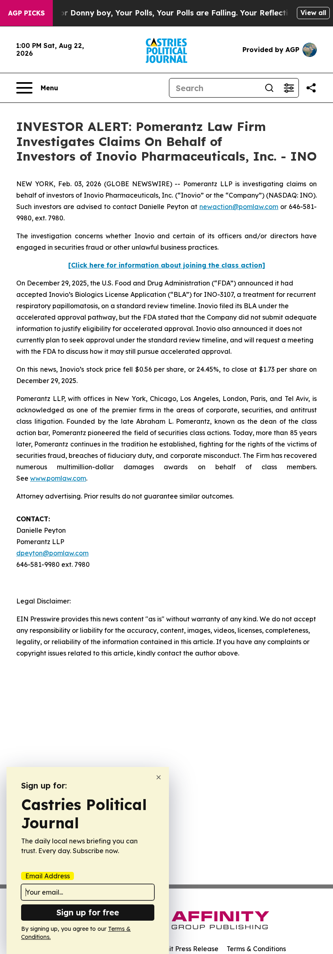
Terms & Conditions (256, 949)
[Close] (158, 777)
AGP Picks (26, 13)
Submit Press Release (184, 949)
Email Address (47, 876)
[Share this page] (311, 88)
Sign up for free (87, 912)
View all (313, 13)
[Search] (269, 87)
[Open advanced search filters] (288, 87)
